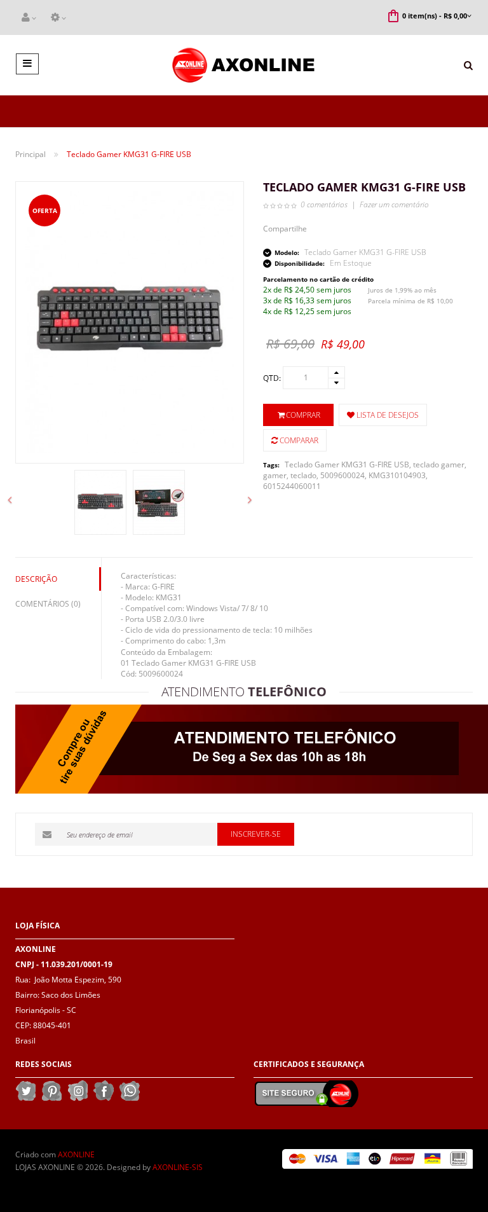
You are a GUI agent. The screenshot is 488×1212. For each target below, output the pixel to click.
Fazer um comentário (394, 204)
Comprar (303, 415)
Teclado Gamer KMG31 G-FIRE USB (347, 464)
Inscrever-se (256, 834)
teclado (303, 475)
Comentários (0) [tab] (48, 603)
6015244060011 (292, 486)
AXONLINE (76, 1154)
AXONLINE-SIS (177, 1167)
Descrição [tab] (36, 579)
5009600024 (342, 475)
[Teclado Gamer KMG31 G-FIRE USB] (100, 502)
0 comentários (324, 204)
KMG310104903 (397, 475)
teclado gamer (438, 464)
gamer (275, 475)
